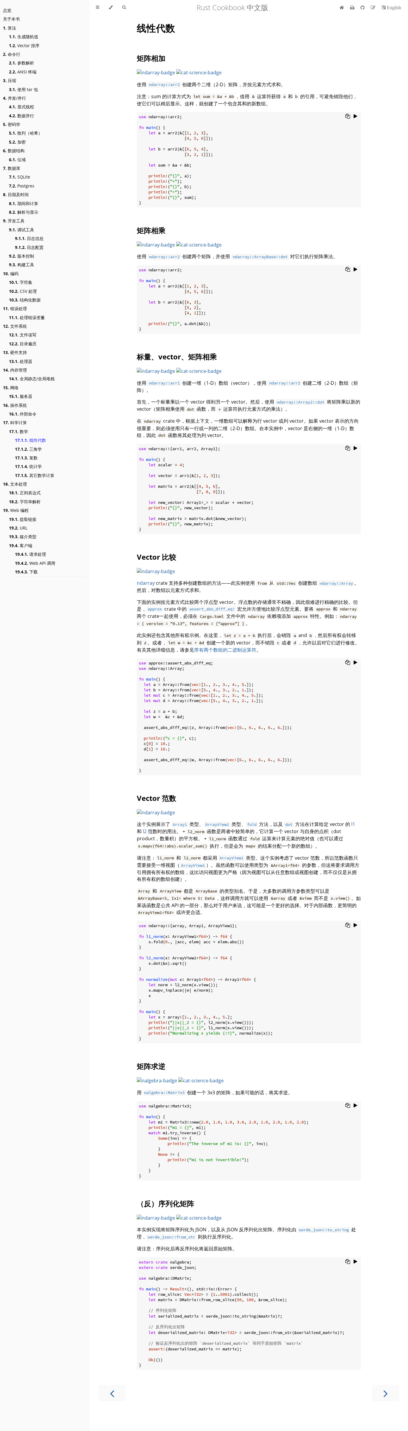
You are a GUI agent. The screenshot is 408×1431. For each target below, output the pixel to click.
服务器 (20, 396)
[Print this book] (353, 7)
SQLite (19, 177)
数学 (18, 431)
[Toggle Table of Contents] (97, 7)
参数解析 (21, 63)
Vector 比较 (156, 557)
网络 (11, 387)
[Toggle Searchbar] (124, 7)
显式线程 (21, 107)
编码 (11, 273)
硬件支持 (15, 352)
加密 (17, 142)
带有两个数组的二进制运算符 (225, 650)
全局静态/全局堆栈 (32, 378)
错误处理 (15, 308)
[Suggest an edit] (373, 7)
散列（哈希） (25, 133)
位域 (17, 159)
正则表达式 (25, 493)
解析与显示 (23, 212)
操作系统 (15, 405)
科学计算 (15, 422)
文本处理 (15, 484)
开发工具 (13, 221)
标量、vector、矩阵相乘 (177, 356)
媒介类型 (22, 536)
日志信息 (29, 238)
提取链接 (22, 519)
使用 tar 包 (23, 89)
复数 (26, 458)
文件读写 (22, 335)
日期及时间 (16, 194)
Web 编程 (16, 510)
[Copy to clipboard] (347, 116)
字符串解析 (25, 501)
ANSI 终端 (22, 72)
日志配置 (29, 247)
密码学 (11, 124)
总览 (7, 10)
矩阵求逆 (151, 1066)
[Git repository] (363, 7)
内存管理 (15, 370)
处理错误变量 (27, 317)
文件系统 (15, 326)
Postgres (21, 186)
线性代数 (30, 440)
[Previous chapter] (112, 1393)
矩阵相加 (151, 58)
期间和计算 (23, 203)
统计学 (28, 466)
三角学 (28, 449)
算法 (9, 28)
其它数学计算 (34, 475)
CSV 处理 (23, 291)
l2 (145, 831)
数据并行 (21, 116)
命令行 (11, 54)
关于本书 (11, 19)
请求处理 (30, 554)
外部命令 (22, 414)
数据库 (11, 168)
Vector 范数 (156, 798)
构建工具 (21, 264)
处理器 (20, 361)
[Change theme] (110, 7)
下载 (26, 572)
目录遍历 (22, 344)
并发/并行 (14, 98)
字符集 (20, 282)
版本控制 (21, 256)
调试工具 (21, 230)
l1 (353, 824)
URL (18, 528)
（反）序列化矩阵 (165, 1203)
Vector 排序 (24, 45)
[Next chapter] (385, 1393)
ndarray (146, 583)
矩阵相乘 (151, 230)
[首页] (341, 7)
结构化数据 (25, 300)
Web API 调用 (35, 563)
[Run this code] (355, 116)
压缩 (9, 80)
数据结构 (13, 150)
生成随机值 (23, 36)
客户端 (20, 545)
